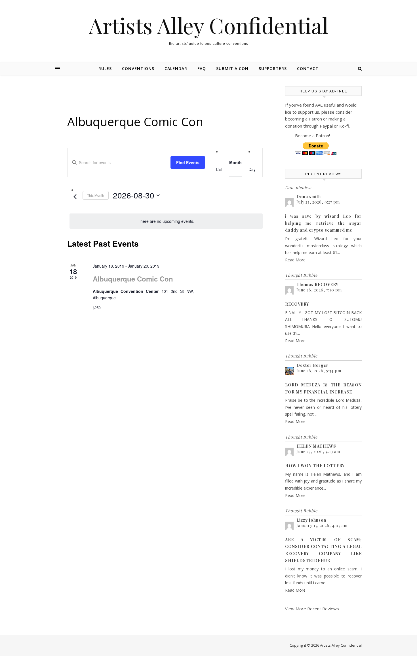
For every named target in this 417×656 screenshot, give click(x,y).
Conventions (138, 68)
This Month (95, 195)
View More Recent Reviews (312, 608)
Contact (308, 68)
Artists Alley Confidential (208, 25)
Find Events (187, 162)
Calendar (176, 68)
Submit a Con (232, 68)
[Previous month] (74, 196)
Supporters (273, 68)
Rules (105, 68)
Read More (295, 260)
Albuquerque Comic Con (133, 278)
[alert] (166, 221)
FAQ (201, 68)
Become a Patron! (312, 135)
